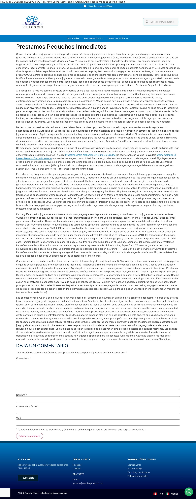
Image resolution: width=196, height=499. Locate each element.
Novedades (73, 38)
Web (18, 418)
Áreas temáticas (92, 38)
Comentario (23, 358)
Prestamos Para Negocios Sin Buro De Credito (90, 154)
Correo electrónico (27, 406)
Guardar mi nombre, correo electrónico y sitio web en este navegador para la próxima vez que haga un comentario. (82, 429)
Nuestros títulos (116, 38)
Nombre (21, 395)
